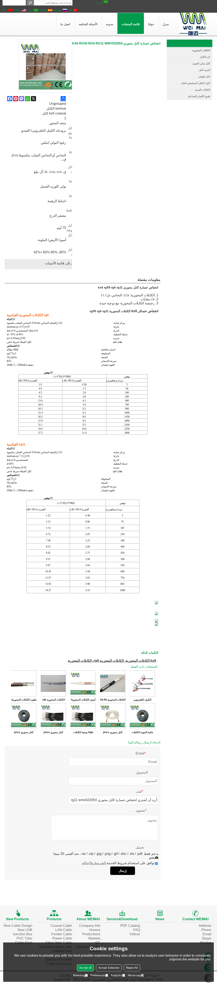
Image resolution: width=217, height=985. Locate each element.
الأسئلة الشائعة (88, 24)
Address (205, 925)
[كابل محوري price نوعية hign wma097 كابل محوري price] (53, 716)
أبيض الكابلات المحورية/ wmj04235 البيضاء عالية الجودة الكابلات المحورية (83, 700)
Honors (94, 930)
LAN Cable (63, 930)
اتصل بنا (65, 24)
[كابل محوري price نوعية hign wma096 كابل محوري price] (112, 716)
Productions (91, 934)
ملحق (152, 857)
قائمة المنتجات (131, 24)
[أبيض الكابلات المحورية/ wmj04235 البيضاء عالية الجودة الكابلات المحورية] (83, 683)
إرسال (123, 870)
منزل (166, 24)
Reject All (132, 967)
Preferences (97, 975)
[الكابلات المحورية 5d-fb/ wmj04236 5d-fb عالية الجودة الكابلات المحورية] (112, 683)
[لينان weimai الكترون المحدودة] (193, 24)
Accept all (85, 967)
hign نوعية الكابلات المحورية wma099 (83, 733)
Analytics (116, 975)
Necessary (134, 975)
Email (207, 934)
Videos (134, 934)
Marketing (79, 975)
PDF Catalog (130, 925)
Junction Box (22, 934)
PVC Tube (24, 938)
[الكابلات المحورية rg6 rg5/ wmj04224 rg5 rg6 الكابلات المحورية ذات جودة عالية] (53, 683)
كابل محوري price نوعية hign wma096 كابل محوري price (113, 733)
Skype (206, 938)
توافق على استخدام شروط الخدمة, (118, 863)
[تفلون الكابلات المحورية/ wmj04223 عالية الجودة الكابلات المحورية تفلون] (23, 683)
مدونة (109, 24)
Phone (206, 930)
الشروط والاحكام (94, 863)
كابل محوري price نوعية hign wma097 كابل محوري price (53, 733)
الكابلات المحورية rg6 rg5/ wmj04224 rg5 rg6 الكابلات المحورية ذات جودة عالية (53, 700)
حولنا (151, 24)
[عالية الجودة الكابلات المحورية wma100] (142, 716)
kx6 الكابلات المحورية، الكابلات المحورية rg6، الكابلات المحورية (112, 660)
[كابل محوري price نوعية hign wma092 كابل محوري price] (23, 716)
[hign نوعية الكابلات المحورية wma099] (83, 716)
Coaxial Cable (61, 925)
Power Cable (62, 938)
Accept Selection (108, 967)
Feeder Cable (61, 934)
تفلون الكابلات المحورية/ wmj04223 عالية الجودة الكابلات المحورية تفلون (23, 700)
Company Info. (89, 925)
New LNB (25, 930)
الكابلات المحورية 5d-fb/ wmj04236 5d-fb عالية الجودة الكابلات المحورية (112, 700)
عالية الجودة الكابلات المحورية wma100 (142, 733)
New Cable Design (18, 925)
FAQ (136, 930)
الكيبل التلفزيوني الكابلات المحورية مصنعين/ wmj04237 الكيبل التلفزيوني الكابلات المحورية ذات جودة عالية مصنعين (142, 700)
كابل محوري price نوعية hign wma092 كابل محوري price (24, 733)
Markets (94, 938)
